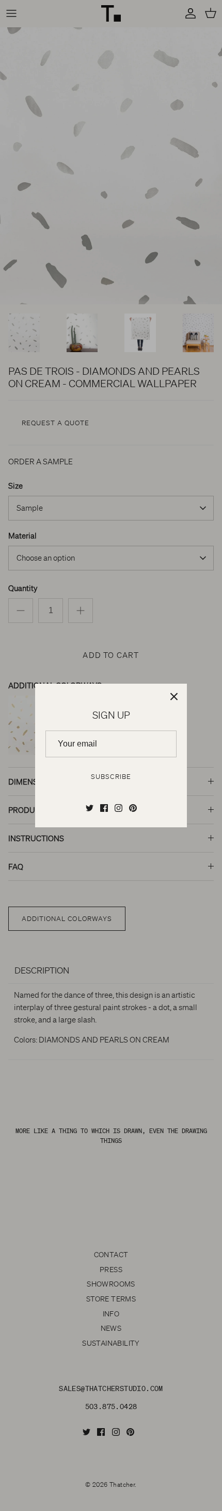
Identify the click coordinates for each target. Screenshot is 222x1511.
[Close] (174, 696)
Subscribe (111, 776)
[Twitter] (89, 808)
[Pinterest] (133, 808)
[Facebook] (104, 808)
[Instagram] (118, 808)
